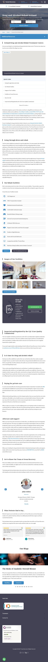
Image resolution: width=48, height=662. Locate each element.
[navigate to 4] (22, 586)
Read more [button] (6, 535)
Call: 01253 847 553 (35, 307)
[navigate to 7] (28, 586)
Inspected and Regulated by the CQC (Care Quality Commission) (19, 101)
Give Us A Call (8, 97)
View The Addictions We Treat (20, 250)
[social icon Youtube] (22, 653)
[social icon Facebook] (20, 653)
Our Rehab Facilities (9, 86)
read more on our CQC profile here (12, 348)
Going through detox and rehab (12, 83)
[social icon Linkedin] (26, 653)
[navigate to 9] (31, 586)
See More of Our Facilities (9, 291)
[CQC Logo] (7, 628)
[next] (42, 489)
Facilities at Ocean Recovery (11, 94)
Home (3, 32)
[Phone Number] (4, 659)
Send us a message (35, 311)
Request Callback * (23, 25)
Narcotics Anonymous (13, 438)
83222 (42, 450)
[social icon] (27, 653)
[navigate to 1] (17, 586)
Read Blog (7, 582)
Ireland (8, 32)
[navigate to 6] (26, 586)
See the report (7, 638)
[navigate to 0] (15, 586)
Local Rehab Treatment (40, 6)
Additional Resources (8, 36)
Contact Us (6, 250)
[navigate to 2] (19, 586)
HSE (44, 386)
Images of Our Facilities (10, 90)
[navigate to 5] (24, 586)
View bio (26, 504)
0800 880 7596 (35, 2)
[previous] (6, 489)
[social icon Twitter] (24, 653)
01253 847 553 (24, 2)
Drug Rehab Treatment (17, 6)
